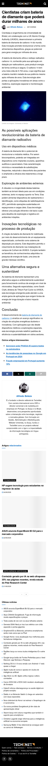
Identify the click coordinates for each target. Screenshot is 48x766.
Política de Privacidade (29, 750)
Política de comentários (10, 750)
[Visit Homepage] (24, 4)
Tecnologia (9, 480)
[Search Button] (45, 3)
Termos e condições (34, 747)
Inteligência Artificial (15, 571)
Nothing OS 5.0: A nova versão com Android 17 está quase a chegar (24, 664)
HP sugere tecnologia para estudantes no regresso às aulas (23, 487)
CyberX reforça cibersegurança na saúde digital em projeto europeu (24, 689)
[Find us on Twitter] (10, 759)
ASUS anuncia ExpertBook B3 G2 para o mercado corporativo (22, 532)
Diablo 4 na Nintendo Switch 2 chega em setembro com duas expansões (23, 695)
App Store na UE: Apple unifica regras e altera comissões (22, 677)
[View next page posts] (26, 594)
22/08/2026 (7, 538)
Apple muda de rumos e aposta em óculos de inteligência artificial (21, 670)
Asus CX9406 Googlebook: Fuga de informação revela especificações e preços (22, 615)
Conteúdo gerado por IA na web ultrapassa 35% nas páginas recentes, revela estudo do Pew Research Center (23, 579)
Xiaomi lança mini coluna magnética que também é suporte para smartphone (23, 713)
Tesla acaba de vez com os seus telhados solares (23, 621)
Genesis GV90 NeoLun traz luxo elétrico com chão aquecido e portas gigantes (23, 625)
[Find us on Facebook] (4, 759)
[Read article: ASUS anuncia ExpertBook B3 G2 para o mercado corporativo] (24, 512)
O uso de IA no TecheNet (27, 753)
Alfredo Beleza (16, 27)
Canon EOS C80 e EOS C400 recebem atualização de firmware (23, 683)
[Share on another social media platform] (41, 374)
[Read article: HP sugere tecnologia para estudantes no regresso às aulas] (24, 467)
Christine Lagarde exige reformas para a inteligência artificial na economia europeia (24, 719)
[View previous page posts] (22, 594)
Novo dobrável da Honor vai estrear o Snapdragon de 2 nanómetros (24, 701)
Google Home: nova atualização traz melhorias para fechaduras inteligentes (24, 637)
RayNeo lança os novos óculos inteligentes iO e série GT (24, 652)
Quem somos (6, 747)
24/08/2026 (7, 492)
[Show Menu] (3, 3)
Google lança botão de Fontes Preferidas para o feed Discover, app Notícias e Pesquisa (24, 658)
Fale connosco (19, 747)
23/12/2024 (31, 27)
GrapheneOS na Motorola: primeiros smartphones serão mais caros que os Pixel (23, 631)
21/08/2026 (7, 586)
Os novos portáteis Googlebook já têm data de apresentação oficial (22, 707)
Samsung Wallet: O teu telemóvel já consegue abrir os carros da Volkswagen (23, 726)
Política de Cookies (9, 753)
